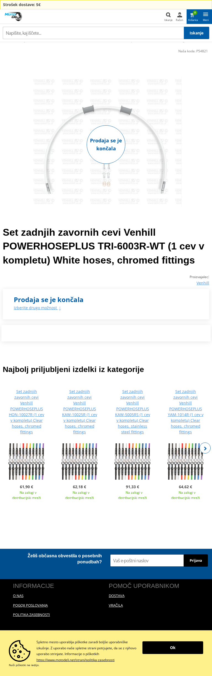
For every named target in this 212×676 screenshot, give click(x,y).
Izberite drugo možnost (36, 307)
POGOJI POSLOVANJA (30, 605)
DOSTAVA (116, 595)
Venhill (203, 283)
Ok (173, 647)
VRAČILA (116, 605)
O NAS (18, 595)
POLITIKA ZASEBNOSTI (31, 614)
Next (205, 448)
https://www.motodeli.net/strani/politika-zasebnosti (75, 660)
